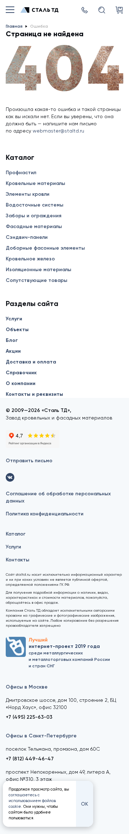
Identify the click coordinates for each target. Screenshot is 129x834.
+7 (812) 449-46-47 (30, 759)
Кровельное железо (30, 259)
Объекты (17, 329)
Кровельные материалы (35, 183)
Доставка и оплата (31, 362)
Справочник (21, 373)
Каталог (15, 534)
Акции (13, 351)
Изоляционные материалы (38, 270)
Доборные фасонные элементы (45, 248)
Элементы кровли (27, 194)
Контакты (17, 560)
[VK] (10, 477)
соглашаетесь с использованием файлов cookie (32, 801)
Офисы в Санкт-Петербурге (41, 736)
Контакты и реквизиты (34, 394)
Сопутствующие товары (36, 280)
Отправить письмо (29, 461)
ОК (84, 804)
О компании (20, 383)
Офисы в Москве (27, 687)
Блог (12, 340)
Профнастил (21, 173)
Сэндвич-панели (27, 237)
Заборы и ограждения (33, 216)
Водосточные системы (34, 205)
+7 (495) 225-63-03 (29, 717)
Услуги (14, 319)
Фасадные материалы (34, 226)
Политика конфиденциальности (44, 514)
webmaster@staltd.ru (58, 131)
